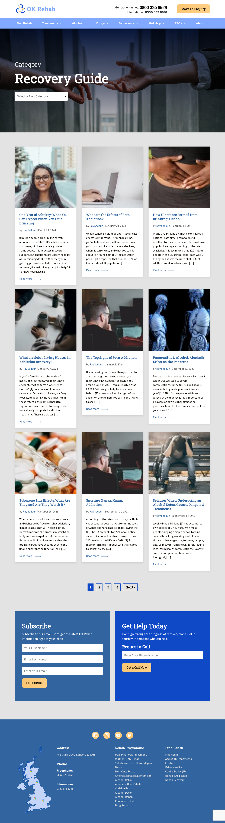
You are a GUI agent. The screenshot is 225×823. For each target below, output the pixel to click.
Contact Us (172, 763)
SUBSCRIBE (34, 683)
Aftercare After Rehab (128, 784)
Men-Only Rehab (125, 771)
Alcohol (77, 23)
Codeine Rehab (124, 788)
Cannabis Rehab (124, 801)
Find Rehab (24, 23)
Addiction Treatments (178, 758)
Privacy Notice (173, 767)
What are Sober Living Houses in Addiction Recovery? (45, 359)
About (200, 23)
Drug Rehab (122, 805)
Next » (130, 587)
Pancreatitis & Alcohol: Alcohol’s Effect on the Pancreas (178, 359)
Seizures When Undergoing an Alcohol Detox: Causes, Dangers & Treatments (178, 504)
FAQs (178, 23)
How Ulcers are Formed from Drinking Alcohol (175, 217)
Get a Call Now (137, 667)
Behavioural (127, 23)
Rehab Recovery (174, 780)
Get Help (155, 23)
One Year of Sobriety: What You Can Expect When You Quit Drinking (43, 219)
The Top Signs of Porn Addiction (111, 357)
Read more (26, 278)
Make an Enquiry (193, 9)
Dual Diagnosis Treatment (131, 754)
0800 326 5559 (153, 7)
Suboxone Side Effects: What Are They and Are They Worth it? (44, 502)
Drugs (100, 23)
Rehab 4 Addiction (176, 775)
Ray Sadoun (29, 230)
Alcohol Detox (123, 792)
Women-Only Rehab (127, 758)
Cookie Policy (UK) (176, 771)
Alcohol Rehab (124, 797)
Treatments (50, 23)
